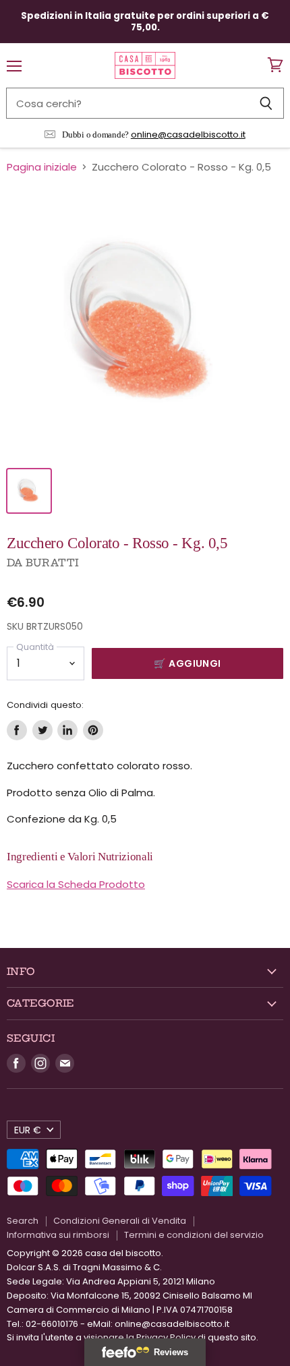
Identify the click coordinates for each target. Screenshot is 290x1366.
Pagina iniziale (42, 167)
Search (22, 1220)
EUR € (27, 1130)
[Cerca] (266, 103)
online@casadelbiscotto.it (188, 134)
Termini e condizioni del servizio (194, 1234)
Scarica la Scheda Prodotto (76, 884)
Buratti (52, 562)
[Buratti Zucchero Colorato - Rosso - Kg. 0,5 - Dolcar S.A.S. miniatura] (29, 490)
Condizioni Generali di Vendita (119, 1220)
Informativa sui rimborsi (58, 1234)
